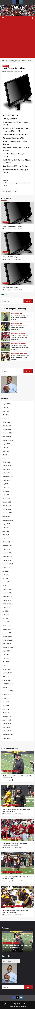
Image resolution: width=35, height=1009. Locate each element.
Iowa (15, 313)
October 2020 (7, 643)
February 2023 (7, 545)
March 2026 (6, 422)
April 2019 (6, 709)
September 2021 (8, 604)
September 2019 (8, 691)
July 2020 (6, 654)
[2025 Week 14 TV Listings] (17, 274)
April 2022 (6, 582)
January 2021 (7, 633)
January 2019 (7, 720)
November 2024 (7, 469)
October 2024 (7, 473)
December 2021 (7, 593)
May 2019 (6, 705)
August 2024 (6, 480)
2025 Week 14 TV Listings (10, 287)
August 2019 (6, 694)
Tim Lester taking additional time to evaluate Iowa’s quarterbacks (19, 328)
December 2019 (7, 680)
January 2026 (7, 425)
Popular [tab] (13, 308)
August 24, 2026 (17, 847)
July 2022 (6, 571)
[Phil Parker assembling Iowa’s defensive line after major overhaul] (5, 316)
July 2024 (6, 484)
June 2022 (6, 574)
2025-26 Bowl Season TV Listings (13, 226)
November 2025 (7, 433)
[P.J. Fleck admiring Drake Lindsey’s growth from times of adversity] (5, 346)
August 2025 (6, 444)
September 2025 (8, 440)
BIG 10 (12, 313)
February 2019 (7, 716)
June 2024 (6, 487)
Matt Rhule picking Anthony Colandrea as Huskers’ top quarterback (19, 338)
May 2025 (6, 455)
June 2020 (6, 658)
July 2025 (6, 447)
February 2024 (7, 502)
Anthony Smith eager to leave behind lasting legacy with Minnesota (20, 358)
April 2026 (6, 418)
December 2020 (7, 636)
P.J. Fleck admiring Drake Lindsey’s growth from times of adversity (19, 348)
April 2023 (6, 538)
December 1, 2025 (17, 259)
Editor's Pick (17, 333)
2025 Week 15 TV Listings (10, 257)
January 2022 (7, 589)
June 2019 (6, 702)
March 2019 (6, 713)
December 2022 (7, 553)
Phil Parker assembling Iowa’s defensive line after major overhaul (20, 318)
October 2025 (7, 436)
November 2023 (7, 513)
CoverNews (13, 1006)
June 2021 (6, 614)
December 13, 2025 (18, 229)
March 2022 (6, 585)
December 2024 (7, 465)
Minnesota (23, 343)
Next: (10, 190)
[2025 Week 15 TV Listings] (17, 243)
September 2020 (8, 647)
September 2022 (8, 564)
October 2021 (7, 600)
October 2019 (7, 687)
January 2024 (7, 505)
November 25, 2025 (18, 290)
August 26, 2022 (18, 71)
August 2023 (6, 524)
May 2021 (6, 618)
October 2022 (7, 560)
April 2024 (6, 495)
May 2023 (6, 534)
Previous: (16, 182)
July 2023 (6, 527)
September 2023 (8, 520)
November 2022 (7, 556)
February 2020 (7, 673)
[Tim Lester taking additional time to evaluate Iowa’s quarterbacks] (5, 326)
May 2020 (6, 662)
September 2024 (8, 476)
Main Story (19, 313)
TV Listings (5, 65)
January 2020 (7, 676)
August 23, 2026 (17, 915)
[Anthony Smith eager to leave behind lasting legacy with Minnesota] (5, 356)
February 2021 (7, 629)
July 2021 (6, 611)
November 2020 (7, 640)
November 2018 (7, 727)
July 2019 (6, 698)
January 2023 (7, 549)
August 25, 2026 (17, 814)
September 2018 (8, 734)
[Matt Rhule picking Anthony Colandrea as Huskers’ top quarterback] (5, 336)
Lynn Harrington (8, 71)
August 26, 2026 (17, 780)
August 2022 (6, 567)
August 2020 (6, 651)
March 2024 (6, 498)
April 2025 (6, 458)
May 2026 (6, 415)
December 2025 (7, 429)
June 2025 (6, 451)
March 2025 (6, 462)
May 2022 (6, 578)
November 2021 (7, 596)
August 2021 (6, 607)
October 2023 (7, 516)
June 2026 (6, 411)
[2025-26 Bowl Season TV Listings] (17, 213)
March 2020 (6, 669)
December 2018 (7, 723)
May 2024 (6, 491)
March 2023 (6, 542)
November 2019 (7, 683)
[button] (3, 18)
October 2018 (7, 731)
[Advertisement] (17, 39)
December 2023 (7, 509)
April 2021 (6, 622)
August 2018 (6, 738)
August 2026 (6, 404)
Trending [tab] (22, 308)
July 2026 (6, 407)
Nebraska (23, 333)
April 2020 (6, 665)
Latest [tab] (5, 308)
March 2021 (6, 625)
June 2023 (6, 531)
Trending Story (23, 353)
